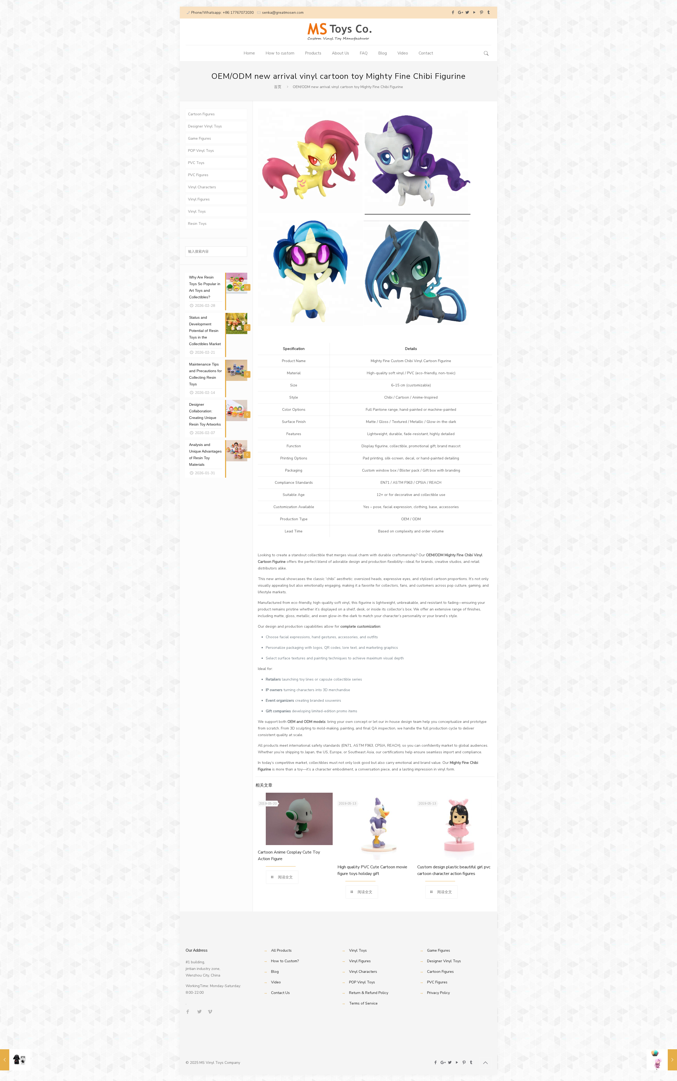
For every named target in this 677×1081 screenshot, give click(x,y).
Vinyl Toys (197, 211)
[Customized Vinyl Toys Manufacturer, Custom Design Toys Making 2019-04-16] (662, 1059)
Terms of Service (363, 1003)
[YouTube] (474, 12)
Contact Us (280, 992)
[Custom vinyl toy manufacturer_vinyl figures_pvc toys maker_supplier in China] (338, 32)
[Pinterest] (481, 12)
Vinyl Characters (202, 187)
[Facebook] (453, 12)
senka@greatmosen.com (283, 12)
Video (276, 982)
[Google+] (460, 12)
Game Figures (199, 138)
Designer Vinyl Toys (205, 126)
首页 (277, 86)
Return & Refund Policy (368, 992)
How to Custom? (285, 961)
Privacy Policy (438, 992)
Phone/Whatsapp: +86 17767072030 (222, 12)
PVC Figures (198, 174)
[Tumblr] (488, 12)
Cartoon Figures (201, 114)
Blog (275, 971)
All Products (281, 950)
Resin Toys (197, 223)
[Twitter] (467, 12)
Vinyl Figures (199, 199)
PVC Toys (196, 162)
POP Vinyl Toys (201, 150)
